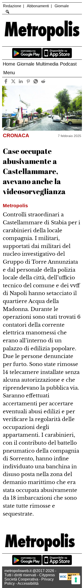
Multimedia (47, 64)
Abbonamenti (38, 6)
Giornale (62, 6)
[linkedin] (21, 81)
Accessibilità (28, 583)
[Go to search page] (7, 11)
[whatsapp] (35, 81)
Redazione (12, 6)
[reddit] (43, 81)
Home (9, 64)
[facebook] (6, 81)
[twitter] (13, 81)
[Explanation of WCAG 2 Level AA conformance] (69, 579)
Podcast (68, 64)
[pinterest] (28, 81)
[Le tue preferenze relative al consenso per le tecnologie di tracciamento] (75, 579)
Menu (9, 72)
